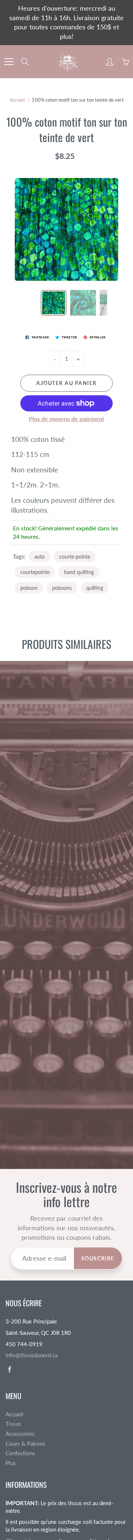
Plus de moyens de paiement (66, 418)
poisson (29, 588)
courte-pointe (74, 556)
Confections (20, 1453)
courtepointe (35, 572)
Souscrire (98, 1258)
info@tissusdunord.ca (32, 1355)
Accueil (17, 100)
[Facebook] (9, 1369)
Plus (11, 1463)
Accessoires (20, 1434)
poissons (62, 588)
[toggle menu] (8, 61)
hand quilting (79, 572)
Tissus (13, 1424)
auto (39, 556)
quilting (94, 588)
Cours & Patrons (25, 1444)
